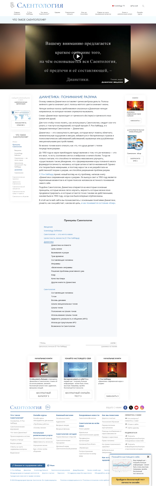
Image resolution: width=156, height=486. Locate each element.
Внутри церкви (16, 443)
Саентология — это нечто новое (58, 234)
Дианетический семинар (42, 438)
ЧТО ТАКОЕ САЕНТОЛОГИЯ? (20, 136)
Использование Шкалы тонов (64, 315)
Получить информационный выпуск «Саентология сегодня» (135, 446)
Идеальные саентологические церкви (89, 433)
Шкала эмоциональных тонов (64, 304)
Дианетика (49, 241)
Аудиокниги (60, 422)
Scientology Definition (53, 230)
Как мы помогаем (84, 13)
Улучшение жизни (40, 445)
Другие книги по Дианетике (63, 282)
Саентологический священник (19, 188)
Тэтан (53, 296)
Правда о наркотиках (110, 437)
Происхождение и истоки (20, 436)
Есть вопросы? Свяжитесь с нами (132, 419)
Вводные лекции (62, 425)
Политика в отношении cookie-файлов (96, 480)
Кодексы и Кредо (16, 440)
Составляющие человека (62, 260)
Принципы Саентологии (17, 145)
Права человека (108, 440)
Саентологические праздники (63, 441)
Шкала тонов (57, 307)
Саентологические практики (19, 178)
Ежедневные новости (89, 415)
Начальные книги (63, 418)
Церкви (57, 12)
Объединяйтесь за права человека (106, 473)
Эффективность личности (43, 442)
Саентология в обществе (21, 196)
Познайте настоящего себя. (126, 456)
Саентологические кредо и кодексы (19, 192)
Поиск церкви (84, 429)
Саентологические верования (17, 428)
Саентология (49, 289)
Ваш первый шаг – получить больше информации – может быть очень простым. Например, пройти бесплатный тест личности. (141, 467)
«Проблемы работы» (41, 424)
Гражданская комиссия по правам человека (25, 476)
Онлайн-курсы (140, 13)
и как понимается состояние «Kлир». (98, 203)
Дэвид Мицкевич (78, 470)
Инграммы (55, 263)
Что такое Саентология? (44, 13)
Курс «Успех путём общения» (40, 450)
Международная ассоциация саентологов (24, 473)
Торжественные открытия (66, 437)
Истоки (15, 142)
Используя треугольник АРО (63, 322)
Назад (43, 343)
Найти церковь (133, 428)
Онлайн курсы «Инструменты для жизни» (43, 419)
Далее (113, 343)
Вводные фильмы (63, 429)
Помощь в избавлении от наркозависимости (111, 432)
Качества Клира (58, 278)
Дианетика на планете (61, 245)
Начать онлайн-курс (94, 470)
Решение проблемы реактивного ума (67, 271)
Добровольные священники (108, 451)
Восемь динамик (58, 300)
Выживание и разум (60, 252)
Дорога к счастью (108, 418)
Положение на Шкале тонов (63, 311)
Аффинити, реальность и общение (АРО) (69, 318)
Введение (48, 227)
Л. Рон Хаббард (29, 13)
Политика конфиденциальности (71, 480)
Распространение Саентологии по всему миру (87, 453)
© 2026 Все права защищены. (33, 480)
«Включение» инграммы (61, 267)
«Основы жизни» (39, 428)
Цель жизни (56, 249)
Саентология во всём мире (89, 424)
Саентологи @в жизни (87, 418)
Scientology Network (41, 470)
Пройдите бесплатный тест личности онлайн (130, 481)
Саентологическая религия (60, 470)
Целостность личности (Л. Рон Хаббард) (61, 238)
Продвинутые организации (84, 439)
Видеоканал (15, 453)
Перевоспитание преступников (108, 426)
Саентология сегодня (69, 13)
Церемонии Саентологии (17, 183)
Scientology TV (119, 6)
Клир (53, 275)
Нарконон (61, 473)
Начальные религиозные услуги (42, 434)
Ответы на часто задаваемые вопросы (103, 13)
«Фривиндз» (84, 448)
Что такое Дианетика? (18, 432)
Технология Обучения (110, 422)
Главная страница (17, 13)
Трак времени (57, 256)
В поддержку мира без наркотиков (80, 473)
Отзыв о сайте (132, 424)
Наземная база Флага (87, 444)
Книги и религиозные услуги (125, 13)
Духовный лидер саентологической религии (66, 447)
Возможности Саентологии (63, 326)
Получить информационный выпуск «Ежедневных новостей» (135, 438)
